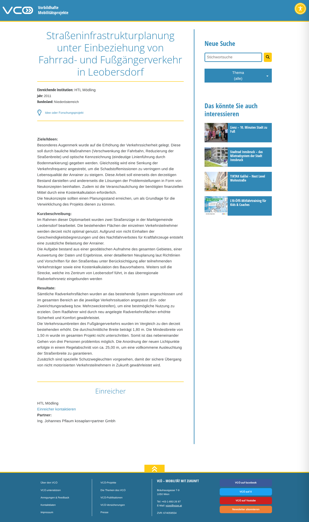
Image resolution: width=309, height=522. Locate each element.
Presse (104, 512)
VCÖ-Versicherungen (112, 504)
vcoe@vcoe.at (174, 505)
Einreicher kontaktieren (56, 409)
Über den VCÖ (49, 482)
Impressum (47, 512)
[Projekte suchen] (268, 57)
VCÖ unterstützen (51, 490)
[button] (110, 113)
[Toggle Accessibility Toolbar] (300, 8)
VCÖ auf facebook (246, 482)
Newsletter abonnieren (245, 509)
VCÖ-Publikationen (111, 497)
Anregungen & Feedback (55, 497)
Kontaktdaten (48, 504)
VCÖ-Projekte (108, 482)
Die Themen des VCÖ (112, 490)
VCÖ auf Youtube (246, 500)
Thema (238, 76)
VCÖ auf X (246, 491)
